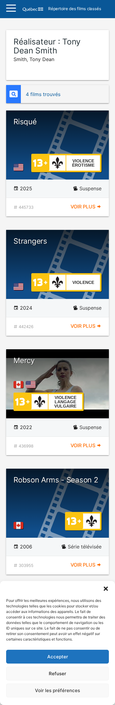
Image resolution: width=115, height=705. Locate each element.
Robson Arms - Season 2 (55, 479)
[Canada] (19, 384)
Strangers (30, 241)
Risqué (25, 121)
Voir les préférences (57, 690)
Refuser (57, 673)
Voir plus (84, 206)
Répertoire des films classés (74, 9)
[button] (106, 589)
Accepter (57, 657)
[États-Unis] (19, 167)
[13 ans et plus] (40, 162)
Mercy (24, 360)
